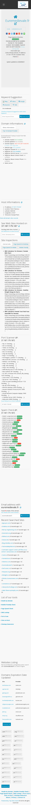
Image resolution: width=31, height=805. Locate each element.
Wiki (15, 105)
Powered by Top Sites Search (10, 801)
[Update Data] (24, 123)
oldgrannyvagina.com (8, 704)
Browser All (6, 724)
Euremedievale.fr (17, 29)
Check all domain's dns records (9, 218)
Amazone (7, 105)
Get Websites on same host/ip (10, 231)
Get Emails (25, 516)
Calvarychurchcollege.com (9, 587)
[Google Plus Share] (9, 33)
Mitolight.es (5, 575)
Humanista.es (6, 558)
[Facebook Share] (7, 33)
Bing (5, 101)
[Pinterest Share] (17, 33)
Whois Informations (8, 127)
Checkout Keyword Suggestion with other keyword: (13, 112)
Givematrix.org (6, 533)
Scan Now (26, 234)
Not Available (17, 151)
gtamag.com (5, 693)
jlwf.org (4, 712)
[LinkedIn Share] (14, 33)
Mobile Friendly (23, 247)
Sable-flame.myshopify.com (10, 590)
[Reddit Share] (22, 33)
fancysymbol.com (6, 719)
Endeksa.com (6, 526)
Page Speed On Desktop (21, 244)
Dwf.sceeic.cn (6, 568)
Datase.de (5, 540)
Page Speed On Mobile (9, 247)
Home (8, 29)
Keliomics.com (6, 562)
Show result (25, 116)
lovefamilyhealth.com (8, 700)
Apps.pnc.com (6, 523)
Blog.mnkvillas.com (7, 543)
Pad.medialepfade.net (8, 546)
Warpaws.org (6, 572)
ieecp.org (4, 715)
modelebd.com (6, 708)
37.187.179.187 (16, 207)
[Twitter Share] (12, 33)
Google (22, 101)
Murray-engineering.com (9, 530)
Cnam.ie (4, 555)
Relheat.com (5, 536)
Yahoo (14, 101)
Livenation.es (6, 584)
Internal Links (7, 244)
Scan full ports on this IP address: (11, 401)
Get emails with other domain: (10, 512)
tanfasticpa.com (6, 685)
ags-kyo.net (5, 689)
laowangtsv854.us (7, 696)
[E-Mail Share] (24, 33)
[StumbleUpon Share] (19, 33)
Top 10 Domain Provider (10, 131)
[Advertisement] (15, 72)
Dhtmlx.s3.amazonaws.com (10, 578)
